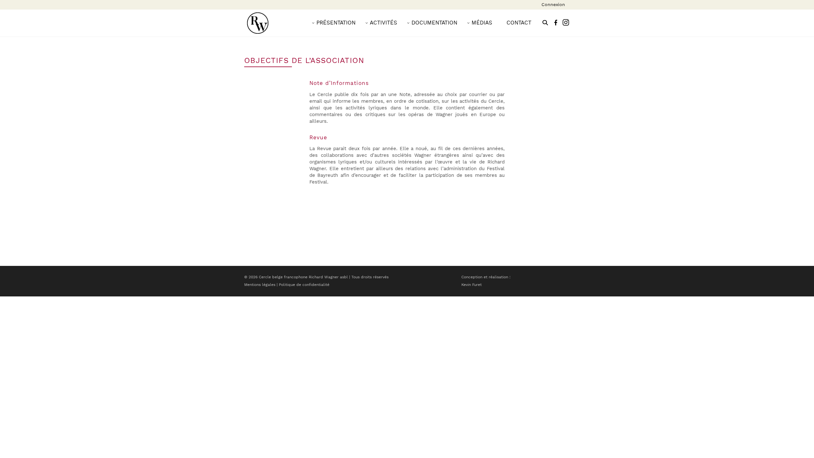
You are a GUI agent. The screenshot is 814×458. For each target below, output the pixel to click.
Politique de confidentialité (304, 284)
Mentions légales (259, 284)
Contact (519, 22)
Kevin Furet (471, 284)
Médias (482, 22)
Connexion (553, 4)
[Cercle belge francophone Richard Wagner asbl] (258, 23)
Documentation (434, 22)
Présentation (335, 22)
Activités (383, 22)
